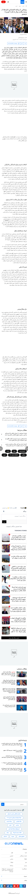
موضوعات (25, 849)
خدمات (25, 877)
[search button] (2, 804)
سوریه (12, 836)
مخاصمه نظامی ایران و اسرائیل (14, 814)
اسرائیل (5, 836)
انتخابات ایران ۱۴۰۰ (14, 455)
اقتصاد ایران (22, 451)
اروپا (26, 853)
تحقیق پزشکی (21, 836)
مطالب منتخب (22, 669)
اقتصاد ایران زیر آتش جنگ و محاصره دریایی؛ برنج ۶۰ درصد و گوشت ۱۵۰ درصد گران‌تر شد (16, 445)
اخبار (23, 6)
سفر (26, 862)
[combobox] (14, 804)
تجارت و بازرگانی (23, 856)
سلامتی (11, 859)
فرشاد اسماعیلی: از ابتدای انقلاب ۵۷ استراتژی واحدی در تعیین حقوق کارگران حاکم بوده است (16, 434)
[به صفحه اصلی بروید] (22, 2)
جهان (20, 6)
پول (14, 451)
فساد (8, 451)
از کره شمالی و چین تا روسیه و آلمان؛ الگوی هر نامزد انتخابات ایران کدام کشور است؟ (16, 439)
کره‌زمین (11, 856)
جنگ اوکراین (18, 822)
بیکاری (23, 455)
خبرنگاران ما (24, 869)
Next (25, 859)
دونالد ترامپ (9, 822)
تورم (4, 455)
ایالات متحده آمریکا (17, 833)
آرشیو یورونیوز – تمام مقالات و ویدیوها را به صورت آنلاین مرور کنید (7, 870)
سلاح (8, 833)
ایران (16, 6)
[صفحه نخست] (26, 6)
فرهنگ (11, 862)
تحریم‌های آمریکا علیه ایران (14, 829)
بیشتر (25, 880)
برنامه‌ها (11, 866)
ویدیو (25, 866)
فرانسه (17, 825)
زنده (3, 1)
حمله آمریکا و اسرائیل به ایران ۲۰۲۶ (14, 818)
